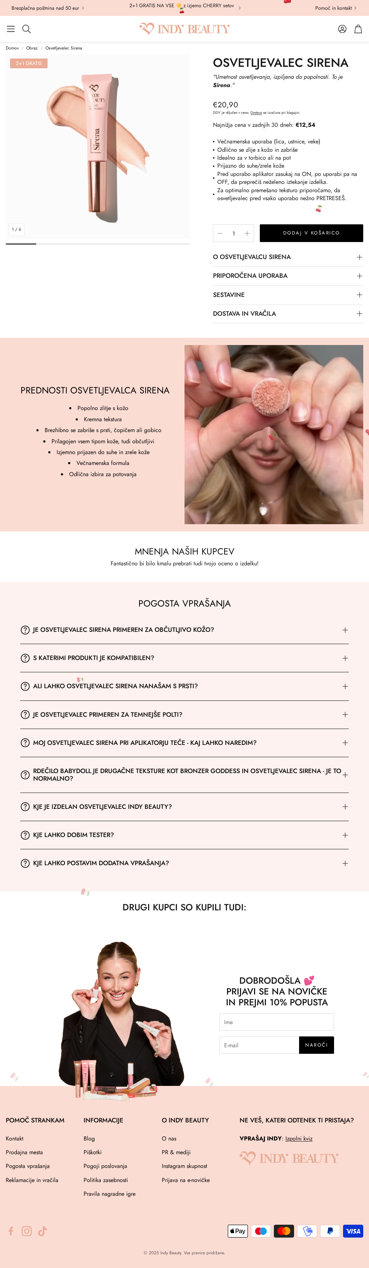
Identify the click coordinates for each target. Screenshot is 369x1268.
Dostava (256, 112)
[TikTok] (42, 1231)
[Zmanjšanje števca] (219, 233)
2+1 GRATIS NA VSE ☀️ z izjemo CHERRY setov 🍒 (181, 8)
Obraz (32, 48)
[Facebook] (11, 1231)
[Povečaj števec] (247, 233)
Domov (12, 48)
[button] (11, 29)
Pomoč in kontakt (333, 7)
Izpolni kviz (298, 1138)
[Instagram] (27, 1231)
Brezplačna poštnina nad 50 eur (45, 7)
